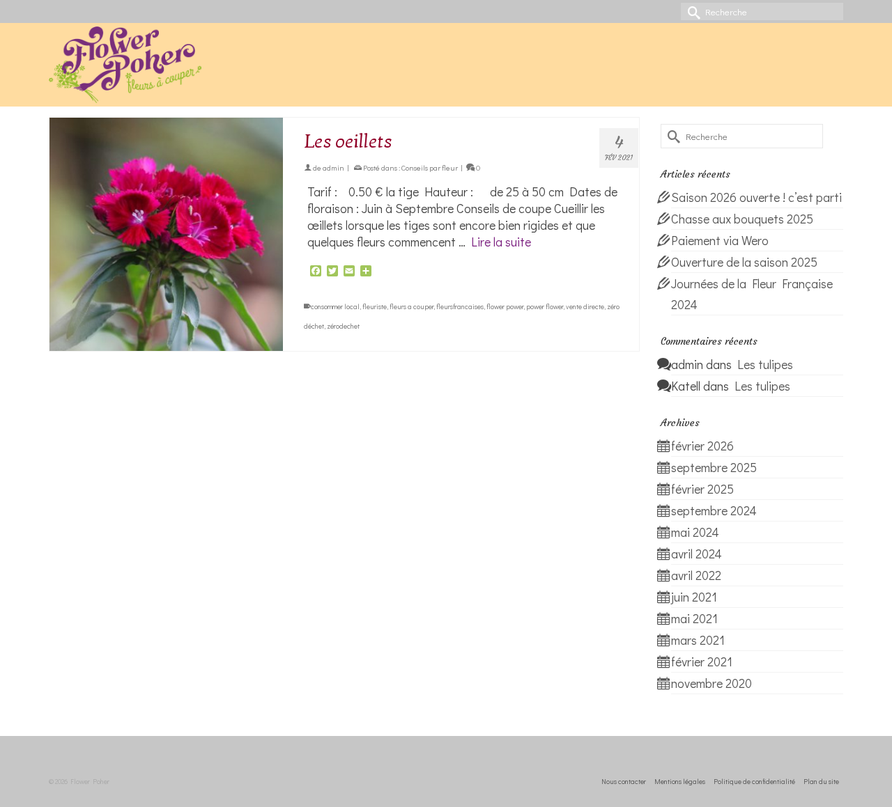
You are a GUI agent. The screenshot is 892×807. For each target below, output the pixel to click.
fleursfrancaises (460, 306)
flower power (504, 306)
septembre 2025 (714, 467)
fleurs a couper (411, 306)
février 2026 (702, 445)
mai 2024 (695, 532)
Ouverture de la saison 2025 (744, 261)
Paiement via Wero (720, 240)
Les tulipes (765, 364)
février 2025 (702, 488)
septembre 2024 (714, 510)
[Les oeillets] (166, 234)
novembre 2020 (711, 683)
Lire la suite (501, 241)
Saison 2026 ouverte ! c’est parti (756, 197)
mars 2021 (698, 640)
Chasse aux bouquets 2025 (742, 218)
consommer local (335, 306)
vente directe (585, 306)
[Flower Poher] (174, 65)
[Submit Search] (691, 11)
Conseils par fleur (429, 167)
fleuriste (374, 306)
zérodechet (343, 326)
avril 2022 (696, 575)
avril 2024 (696, 553)
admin (333, 167)
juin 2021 (694, 596)
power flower (544, 306)
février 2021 (701, 661)
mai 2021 (694, 618)
